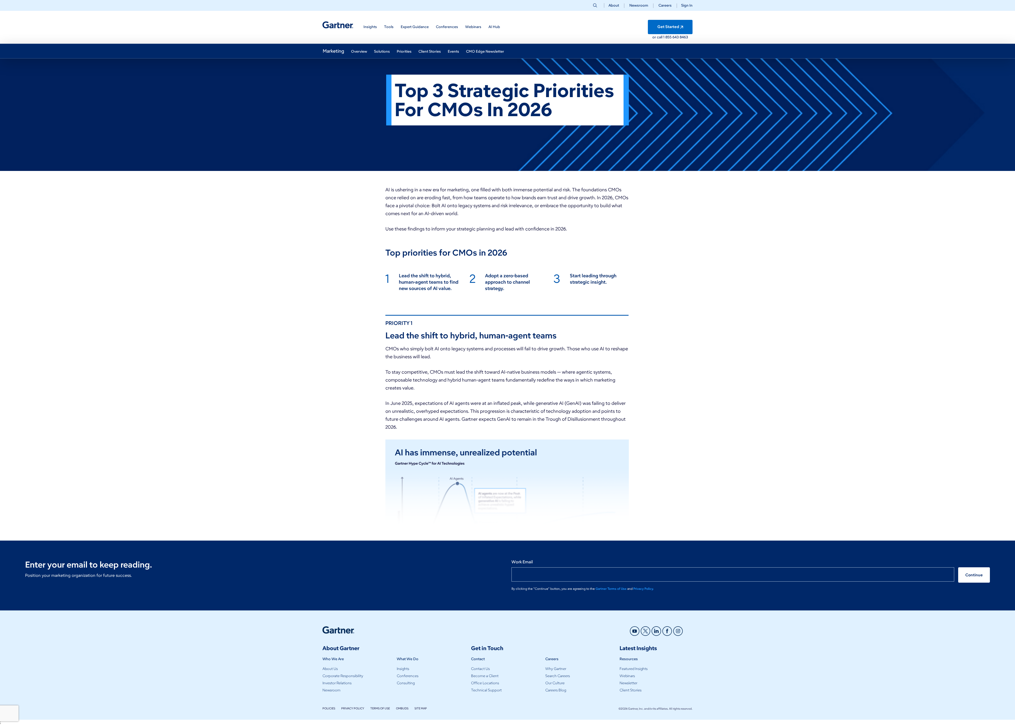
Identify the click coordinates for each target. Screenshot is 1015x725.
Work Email (522, 562)
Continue (974, 575)
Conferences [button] (447, 27)
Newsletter (628, 683)
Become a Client (485, 676)
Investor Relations (337, 683)
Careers (665, 5)
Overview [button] (359, 51)
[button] (685, 5)
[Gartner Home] (337, 25)
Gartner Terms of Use (611, 589)
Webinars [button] (473, 27)
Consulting (406, 683)
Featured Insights (634, 669)
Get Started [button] (668, 26)
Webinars (627, 676)
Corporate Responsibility (342, 676)
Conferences (407, 676)
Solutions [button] (382, 51)
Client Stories (631, 690)
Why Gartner (555, 669)
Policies (328, 708)
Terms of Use (380, 708)
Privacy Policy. (643, 589)
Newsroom (638, 5)
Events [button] (453, 51)
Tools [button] (389, 27)
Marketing (333, 51)
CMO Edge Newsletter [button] (485, 51)
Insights (403, 669)
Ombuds (402, 708)
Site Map (420, 708)
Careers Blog (555, 690)
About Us (330, 669)
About (613, 5)
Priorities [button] (404, 51)
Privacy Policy (352, 708)
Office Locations (485, 683)
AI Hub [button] (494, 27)
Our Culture (555, 683)
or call (657, 37)
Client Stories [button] (429, 51)
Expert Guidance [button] (415, 27)
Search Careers (557, 676)
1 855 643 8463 (675, 37)
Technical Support (486, 690)
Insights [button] (370, 27)
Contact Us (480, 669)
